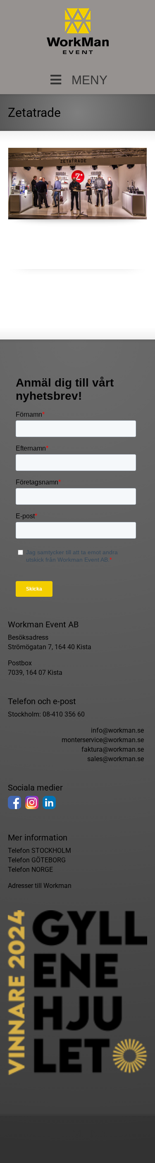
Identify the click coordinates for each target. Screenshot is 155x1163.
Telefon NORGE (30, 869)
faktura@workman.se (112, 749)
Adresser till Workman (40, 886)
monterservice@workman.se (103, 740)
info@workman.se (117, 730)
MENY (89, 80)
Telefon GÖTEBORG (37, 860)
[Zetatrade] (77, 183)
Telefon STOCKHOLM (39, 850)
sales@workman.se (115, 759)
